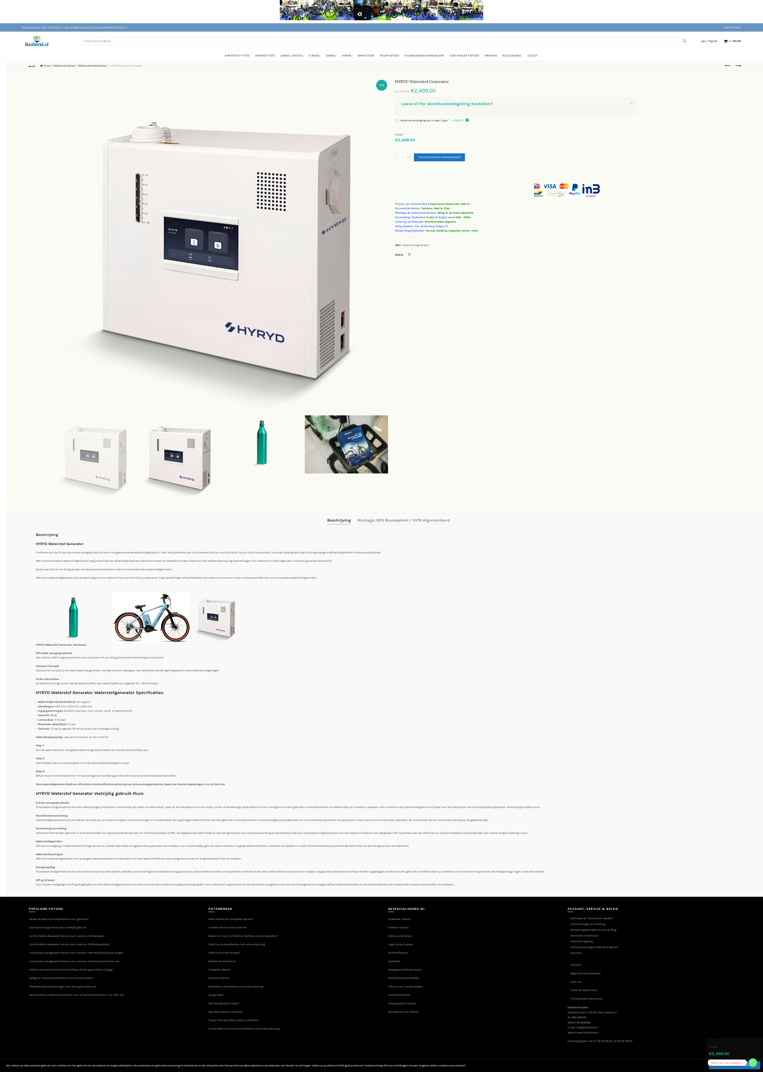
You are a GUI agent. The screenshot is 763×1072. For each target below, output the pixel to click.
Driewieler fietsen (219, 969)
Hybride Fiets (265, 55)
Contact (575, 965)
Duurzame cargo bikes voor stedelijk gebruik (57, 927)
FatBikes (490, 55)
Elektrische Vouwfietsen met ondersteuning (236, 944)
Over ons (576, 981)
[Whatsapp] (752, 1062)
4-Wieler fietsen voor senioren (227, 927)
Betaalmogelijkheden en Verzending (593, 930)
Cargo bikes (216, 995)
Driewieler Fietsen (399, 919)
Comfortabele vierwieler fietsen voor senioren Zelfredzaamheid (69, 944)
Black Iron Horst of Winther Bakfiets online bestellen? (243, 936)
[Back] (32, 66)
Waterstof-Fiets (237, 55)
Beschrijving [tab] (339, 520)
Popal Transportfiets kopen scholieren (233, 1020)
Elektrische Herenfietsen (92, 65)
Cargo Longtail (291, 55)
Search (684, 41)
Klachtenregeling (581, 941)
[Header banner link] (375, 11)
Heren (346, 55)
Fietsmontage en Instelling (587, 924)
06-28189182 (583, 1022)
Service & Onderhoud (584, 935)
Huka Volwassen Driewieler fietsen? (231, 919)
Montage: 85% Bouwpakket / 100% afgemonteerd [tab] (403, 520)
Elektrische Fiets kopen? (224, 952)
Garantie (576, 953)
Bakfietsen (366, 55)
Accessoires (511, 55)
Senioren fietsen (218, 978)
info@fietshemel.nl (587, 1027)
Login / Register (709, 41)
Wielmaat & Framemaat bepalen (591, 918)
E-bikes (314, 55)
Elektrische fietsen (64, 65)
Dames (331, 55)
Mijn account (732, 27)
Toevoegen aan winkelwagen (439, 157)
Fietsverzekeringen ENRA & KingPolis (594, 947)
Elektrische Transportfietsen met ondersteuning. (248, 1028)
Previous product (728, 66)
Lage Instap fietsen (400, 944)
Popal (212, 1028)
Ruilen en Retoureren (583, 990)
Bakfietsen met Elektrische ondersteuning (235, 986)
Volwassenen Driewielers (424, 55)
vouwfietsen (389, 55)
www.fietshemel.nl (588, 1032)
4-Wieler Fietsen (398, 927)
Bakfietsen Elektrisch (222, 961)
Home (47, 65)
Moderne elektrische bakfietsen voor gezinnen (59, 919)
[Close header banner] (757, 11)
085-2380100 (579, 1017)
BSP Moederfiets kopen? (224, 1003)
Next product (738, 66)
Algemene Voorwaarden (585, 973)
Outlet (533, 55)
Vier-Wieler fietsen (464, 55)
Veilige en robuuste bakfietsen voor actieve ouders (61, 978)
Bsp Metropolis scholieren (225, 1012)
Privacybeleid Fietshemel (586, 998)
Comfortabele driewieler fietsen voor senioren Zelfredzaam (66, 936)
